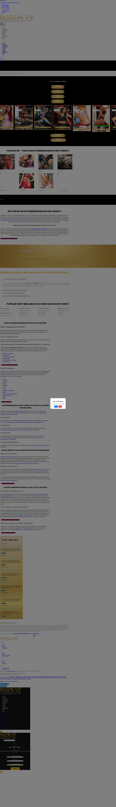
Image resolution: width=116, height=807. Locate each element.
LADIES (1, 58)
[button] (58, 57)
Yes (56, 406)
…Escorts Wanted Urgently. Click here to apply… (10, 2)
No (60, 406)
